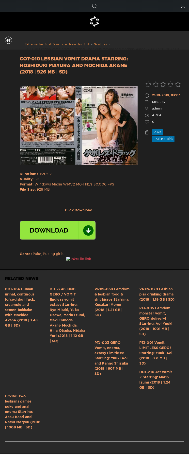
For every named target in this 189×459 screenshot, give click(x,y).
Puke (157, 132)
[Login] (183, 6)
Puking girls (163, 139)
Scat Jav (158, 102)
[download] (58, 230)
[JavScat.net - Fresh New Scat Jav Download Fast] (94, 21)
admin (157, 108)
